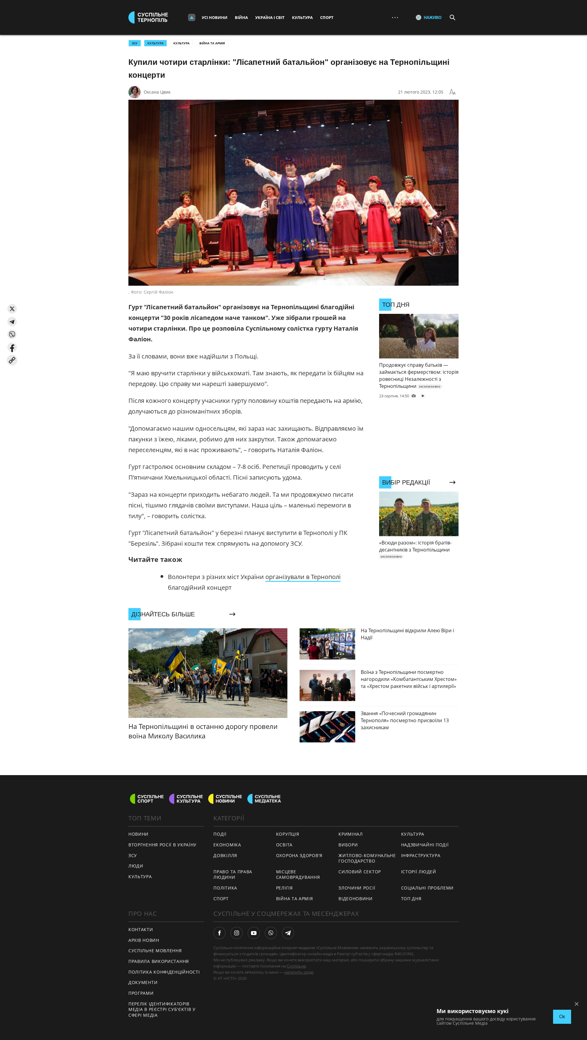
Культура (302, 17)
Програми (141, 993)
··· (395, 17)
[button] (12, 308)
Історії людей (418, 872)
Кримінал (350, 834)
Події (220, 834)
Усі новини (214, 17)
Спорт (327, 17)
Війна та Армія (212, 43)
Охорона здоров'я (299, 855)
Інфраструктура (421, 855)
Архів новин (143, 940)
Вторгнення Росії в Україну (162, 845)
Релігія (284, 888)
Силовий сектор (359, 872)
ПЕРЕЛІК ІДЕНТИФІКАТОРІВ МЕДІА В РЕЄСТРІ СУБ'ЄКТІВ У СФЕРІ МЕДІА (162, 1009)
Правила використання (158, 961)
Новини (138, 834)
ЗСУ (135, 43)
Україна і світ (270, 17)
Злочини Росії (356, 888)
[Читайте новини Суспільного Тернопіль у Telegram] (288, 933)
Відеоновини (355, 898)
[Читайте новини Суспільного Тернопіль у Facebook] (219, 933)
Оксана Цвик (157, 92)
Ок (562, 1016)
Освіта (284, 845)
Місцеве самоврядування (298, 874)
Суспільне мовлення (155, 950)
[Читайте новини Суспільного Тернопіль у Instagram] (237, 933)
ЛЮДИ (135, 866)
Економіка (227, 845)
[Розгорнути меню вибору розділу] (191, 17)
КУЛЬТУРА (155, 43)
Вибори (348, 845)
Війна (241, 17)
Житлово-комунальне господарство (367, 858)
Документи (142, 982)
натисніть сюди (298, 972)
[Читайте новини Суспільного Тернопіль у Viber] (271, 933)
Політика (225, 888)
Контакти (140, 929)
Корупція (287, 834)
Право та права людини (232, 874)
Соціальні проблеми (427, 888)
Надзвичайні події (425, 845)
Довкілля (225, 855)
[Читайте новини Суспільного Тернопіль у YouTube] (254, 933)
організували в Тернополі (303, 577)
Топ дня (411, 898)
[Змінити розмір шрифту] (452, 92)
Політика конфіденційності (164, 972)
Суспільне (296, 966)
